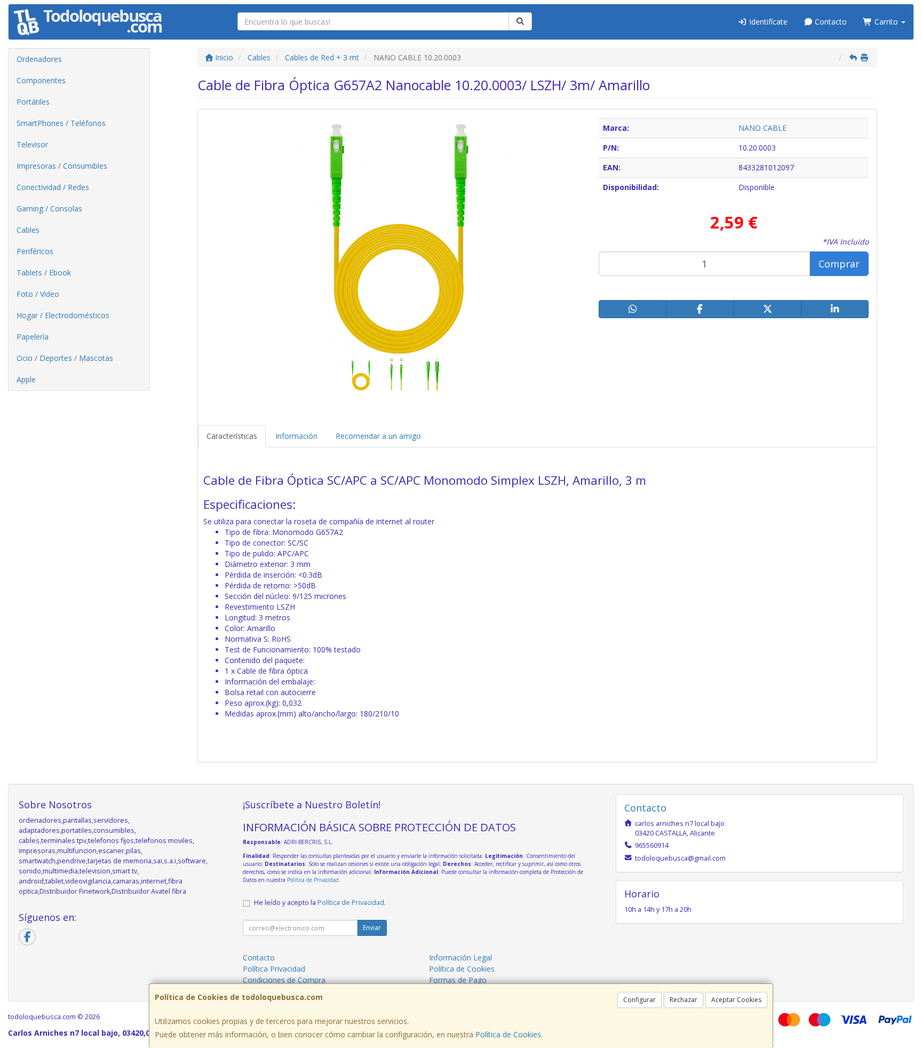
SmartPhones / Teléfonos (61, 123)
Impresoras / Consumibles (62, 166)
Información (296, 436)
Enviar (372, 927)
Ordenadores (39, 59)
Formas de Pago (458, 980)
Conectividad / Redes (53, 187)
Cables (28, 230)
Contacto (830, 22)
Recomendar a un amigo (378, 436)
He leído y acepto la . (320, 902)
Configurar (639, 999)
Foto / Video (38, 294)
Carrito (886, 22)
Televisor (32, 144)
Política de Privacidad (313, 880)
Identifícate (767, 22)
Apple (26, 379)
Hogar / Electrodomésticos (63, 315)
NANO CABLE (762, 128)
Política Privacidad (274, 969)
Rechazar (683, 999)
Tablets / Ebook (44, 272)
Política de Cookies (508, 1034)
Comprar (839, 263)
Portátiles (33, 102)
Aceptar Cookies (736, 999)
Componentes (41, 80)
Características (231, 436)
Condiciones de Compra (284, 980)
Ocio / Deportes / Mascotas (65, 358)
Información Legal (460, 957)
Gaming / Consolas (49, 208)
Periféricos (35, 251)
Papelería (33, 337)
